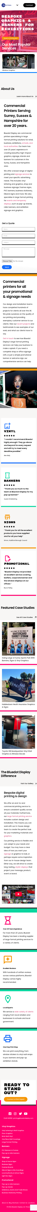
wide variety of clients (24, 1011)
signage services (22, 174)
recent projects (23, 324)
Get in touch (8, 338)
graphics (7, 836)
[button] (17, 5)
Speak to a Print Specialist (10, 38)
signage (7, 854)
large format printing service (19, 816)
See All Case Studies (24, 617)
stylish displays (21, 867)
